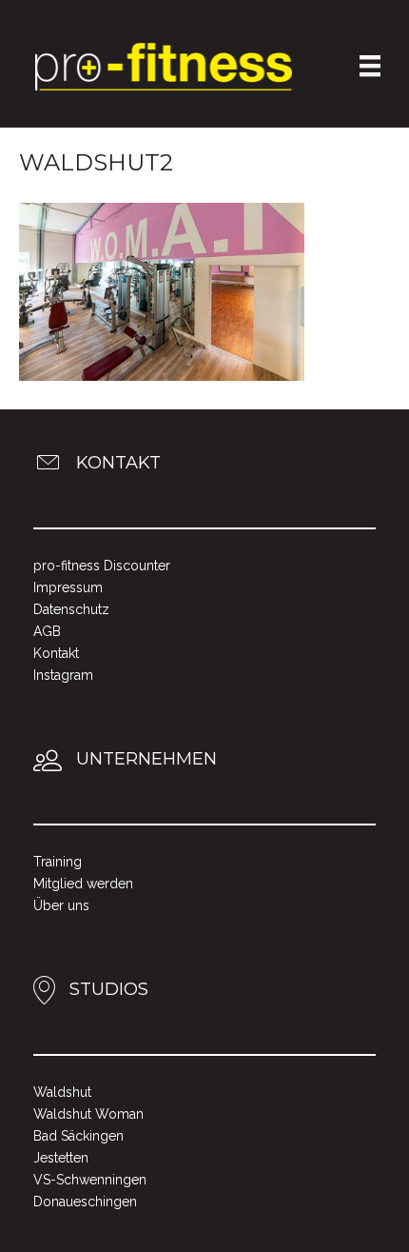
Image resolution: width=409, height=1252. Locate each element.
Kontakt (56, 653)
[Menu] (370, 65)
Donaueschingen (85, 1201)
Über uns (61, 905)
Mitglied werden (83, 883)
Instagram (63, 675)
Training (57, 861)
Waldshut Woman (88, 1114)
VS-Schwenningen (89, 1179)
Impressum (68, 587)
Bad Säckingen (78, 1135)
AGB (47, 631)
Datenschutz (71, 609)
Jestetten (60, 1157)
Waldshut (62, 1092)
